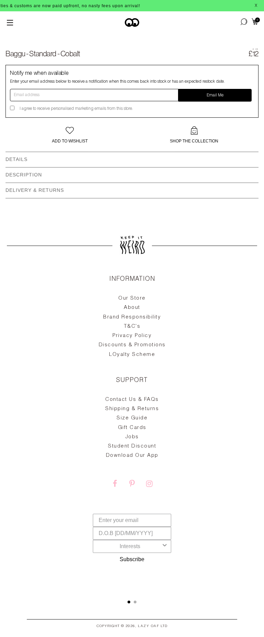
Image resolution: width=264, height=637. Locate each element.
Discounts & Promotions (132, 345)
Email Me (215, 95)
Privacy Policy (132, 335)
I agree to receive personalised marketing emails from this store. (76, 109)
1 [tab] (129, 602)
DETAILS (17, 159)
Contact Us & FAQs (132, 399)
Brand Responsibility (132, 317)
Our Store (132, 298)
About (132, 307)
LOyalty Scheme (132, 354)
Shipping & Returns (132, 409)
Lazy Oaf (148, 626)
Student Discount (132, 446)
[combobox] (130, 546)
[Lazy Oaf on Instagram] (149, 484)
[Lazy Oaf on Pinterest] (132, 484)
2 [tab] (135, 602)
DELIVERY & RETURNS (35, 190)
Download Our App (132, 455)
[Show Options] (164, 546)
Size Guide (132, 418)
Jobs (132, 437)
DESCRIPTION (24, 174)
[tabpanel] (132, 430)
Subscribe (132, 559)
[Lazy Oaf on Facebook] (115, 484)
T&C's (132, 326)
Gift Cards (132, 427)
